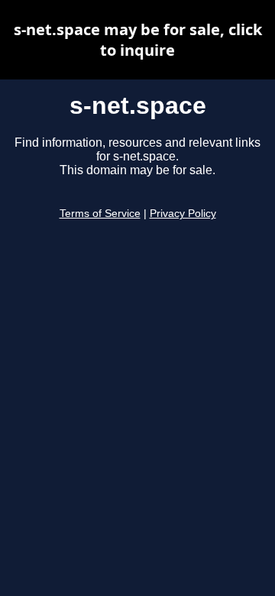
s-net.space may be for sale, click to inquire (138, 39)
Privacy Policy (183, 213)
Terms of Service (100, 213)
